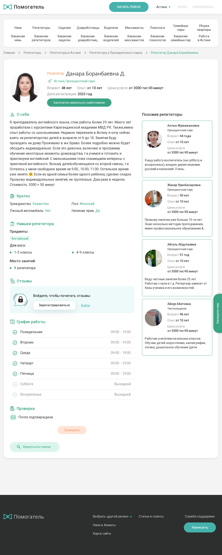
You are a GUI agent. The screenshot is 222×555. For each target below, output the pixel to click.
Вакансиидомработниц (88, 38)
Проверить (72, 430)
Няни (18, 27)
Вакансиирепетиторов (41, 38)
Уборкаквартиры (204, 27)
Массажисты (134, 27)
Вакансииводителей (111, 38)
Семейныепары (180, 27)
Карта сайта (102, 533)
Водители (111, 27)
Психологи (157, 27)
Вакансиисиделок (64, 38)
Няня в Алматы (104, 525)
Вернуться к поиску (37, 447)
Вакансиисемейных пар (181, 38)
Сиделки (64, 27)
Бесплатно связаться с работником (79, 102)
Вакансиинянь (18, 38)
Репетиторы (41, 27)
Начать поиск (128, 7)
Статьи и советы (151, 516)
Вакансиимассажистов (134, 38)
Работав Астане (204, 38)
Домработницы (88, 27)
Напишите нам (217, 313)
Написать (200, 527)
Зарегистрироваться (54, 305)
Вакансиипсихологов (157, 38)
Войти (85, 305)
